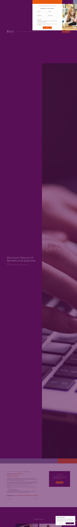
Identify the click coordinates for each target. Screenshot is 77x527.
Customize (61, 523)
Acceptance (39, 19)
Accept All (69, 523)
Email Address (39, 15)
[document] (38, 263)
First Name (39, 11)
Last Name (49, 11)
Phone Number (50, 15)
